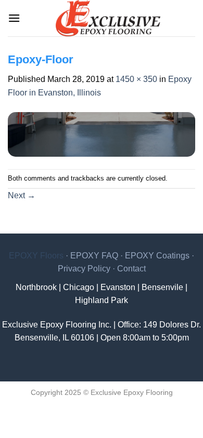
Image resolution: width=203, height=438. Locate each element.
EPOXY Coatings (157, 255)
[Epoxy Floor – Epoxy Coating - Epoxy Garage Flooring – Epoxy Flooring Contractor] (107, 18)
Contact (131, 268)
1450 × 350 (136, 79)
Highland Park (101, 300)
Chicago (78, 287)
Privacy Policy (84, 268)
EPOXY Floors (36, 255)
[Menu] (14, 18)
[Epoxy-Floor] (101, 133)
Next (21, 195)
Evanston (117, 287)
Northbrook (36, 287)
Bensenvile (162, 287)
